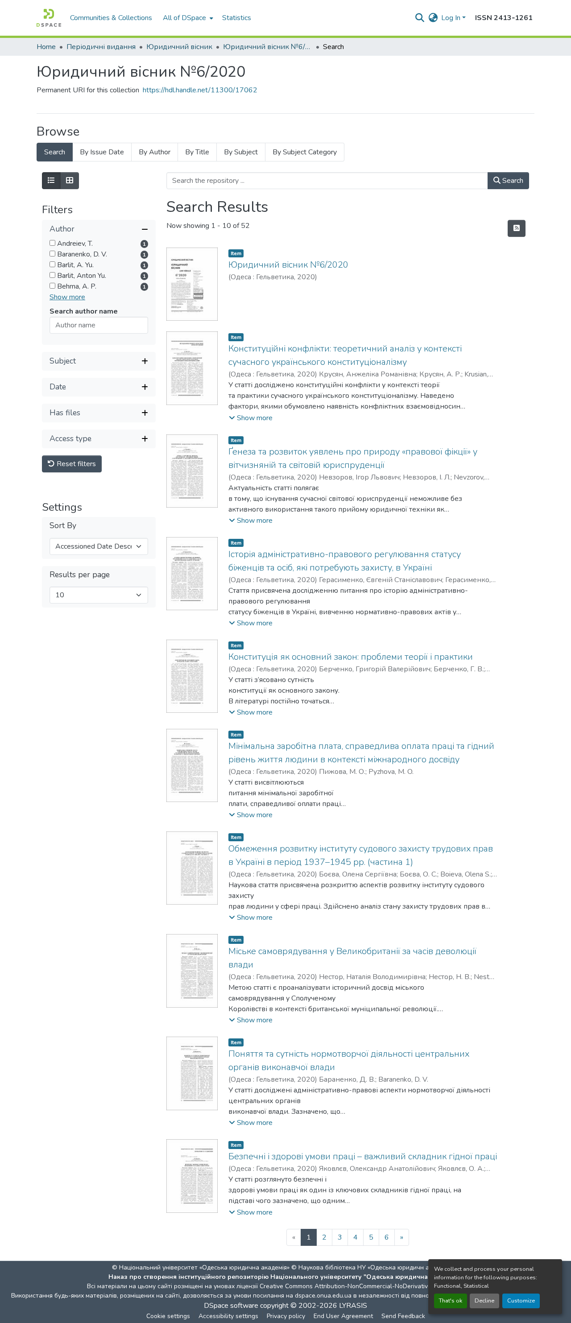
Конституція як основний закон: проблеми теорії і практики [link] (350, 657)
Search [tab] (54, 152)
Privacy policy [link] (286, 1316)
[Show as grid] (69, 180)
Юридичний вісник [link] (179, 47)
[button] (49, 18)
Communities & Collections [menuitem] (111, 18)
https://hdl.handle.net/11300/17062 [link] (200, 90)
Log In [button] (451, 18)
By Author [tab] (154, 152)
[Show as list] (51, 180)
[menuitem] (187, 18)
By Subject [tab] (241, 152)
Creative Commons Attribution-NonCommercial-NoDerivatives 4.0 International (371, 1286)
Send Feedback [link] (403, 1316)
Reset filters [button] (75, 464)
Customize (521, 1301)
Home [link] (46, 47)
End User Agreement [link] (343, 1316)
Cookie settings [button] (168, 1316)
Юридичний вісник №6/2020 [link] (267, 47)
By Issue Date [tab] (102, 152)
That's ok (450, 1301)
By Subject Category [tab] (305, 152)
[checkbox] (52, 243)
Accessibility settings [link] (228, 1316)
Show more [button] (67, 297)
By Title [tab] (197, 152)
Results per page (80, 574)
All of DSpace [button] (184, 18)
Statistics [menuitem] (236, 18)
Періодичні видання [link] (101, 47)
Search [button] (512, 181)
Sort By (63, 526)
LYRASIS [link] (353, 1306)
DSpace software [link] (231, 1306)
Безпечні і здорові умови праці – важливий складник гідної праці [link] (362, 1156)
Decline (484, 1301)
